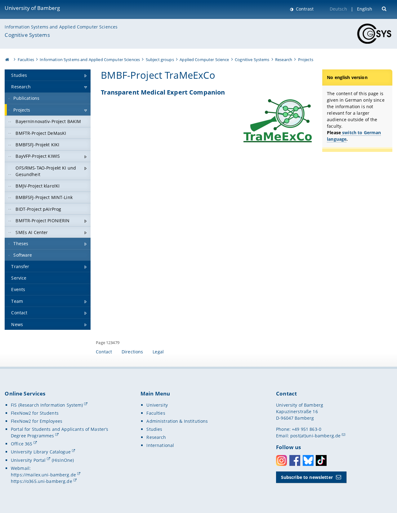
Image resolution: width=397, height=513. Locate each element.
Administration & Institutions (177, 421)
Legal (158, 352)
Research (283, 59)
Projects (305, 59)
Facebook (294, 460)
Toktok (321, 460)
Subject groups (160, 59)
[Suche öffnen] (384, 8)
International (160, 445)
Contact (104, 352)
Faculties (26, 59)
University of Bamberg (32, 7)
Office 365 (21, 444)
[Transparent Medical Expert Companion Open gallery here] (277, 120)
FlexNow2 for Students (35, 413)
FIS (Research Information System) (47, 405)
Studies (154, 429)
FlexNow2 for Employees (36, 421)
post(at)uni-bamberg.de (315, 436)
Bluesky (308, 460)
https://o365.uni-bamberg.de (41, 481)
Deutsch (338, 9)
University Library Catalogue (41, 452)
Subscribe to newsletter (307, 477)
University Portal (28, 460)
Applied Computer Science (204, 59)
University (156, 405)
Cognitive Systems (27, 34)
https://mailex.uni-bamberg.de (43, 475)
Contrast (304, 9)
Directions (132, 352)
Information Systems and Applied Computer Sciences (61, 27)
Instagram (281, 460)
